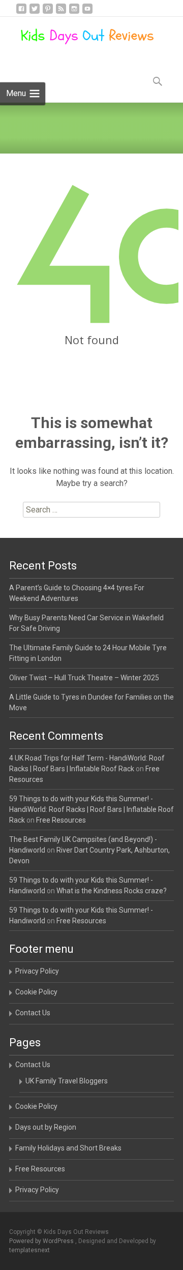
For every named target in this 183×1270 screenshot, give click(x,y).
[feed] (61, 12)
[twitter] (34, 12)
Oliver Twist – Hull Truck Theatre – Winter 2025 (84, 678)
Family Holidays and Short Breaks (68, 1148)
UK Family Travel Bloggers (66, 1081)
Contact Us (32, 1013)
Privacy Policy (37, 971)
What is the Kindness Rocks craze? (111, 891)
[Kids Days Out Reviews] (79, 37)
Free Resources (61, 820)
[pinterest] (48, 12)
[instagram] (74, 12)
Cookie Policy (36, 992)
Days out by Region (45, 1127)
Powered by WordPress (42, 1241)
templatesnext (29, 1250)
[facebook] (21, 12)
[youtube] (87, 12)
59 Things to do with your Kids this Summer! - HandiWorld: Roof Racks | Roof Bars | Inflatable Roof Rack (91, 809)
